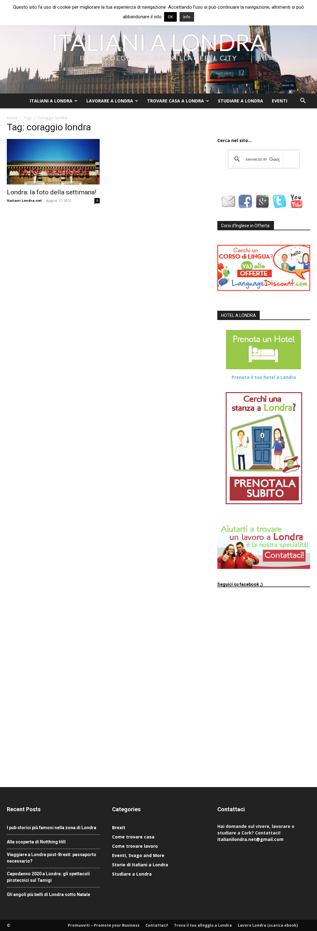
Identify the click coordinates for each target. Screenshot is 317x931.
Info (186, 17)
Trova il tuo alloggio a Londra (203, 925)
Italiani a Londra (51, 101)
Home (12, 117)
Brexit (118, 827)
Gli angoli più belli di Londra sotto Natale (48, 894)
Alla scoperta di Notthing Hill (36, 841)
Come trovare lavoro (135, 846)
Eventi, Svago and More (138, 855)
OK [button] (170, 17)
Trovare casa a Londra (175, 101)
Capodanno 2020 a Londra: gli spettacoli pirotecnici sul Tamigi (48, 877)
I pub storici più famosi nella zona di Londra (51, 827)
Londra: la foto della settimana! (51, 192)
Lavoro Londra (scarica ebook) (268, 925)
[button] (302, 101)
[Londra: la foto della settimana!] (53, 161)
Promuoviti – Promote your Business (104, 925)
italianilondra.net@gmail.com (250, 839)
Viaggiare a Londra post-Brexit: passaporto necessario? (51, 858)
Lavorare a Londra (109, 101)
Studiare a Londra (240, 101)
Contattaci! (156, 925)
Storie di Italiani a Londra (140, 865)
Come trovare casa (133, 837)
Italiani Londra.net (24, 200)
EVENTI (279, 101)
